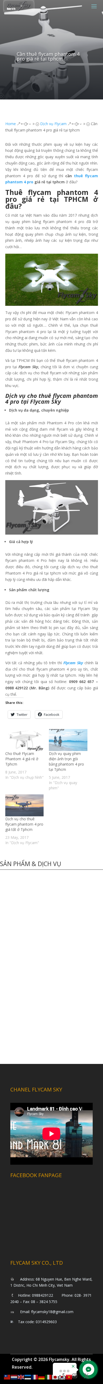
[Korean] (62, 1376)
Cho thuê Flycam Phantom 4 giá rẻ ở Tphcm (21, 759)
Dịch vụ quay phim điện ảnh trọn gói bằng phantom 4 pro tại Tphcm (66, 761)
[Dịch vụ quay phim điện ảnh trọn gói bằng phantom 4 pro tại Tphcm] (68, 740)
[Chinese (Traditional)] (7, 1376)
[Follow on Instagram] (74, 1376)
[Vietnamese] (69, 1376)
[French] (34, 1376)
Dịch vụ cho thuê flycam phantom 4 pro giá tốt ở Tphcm (24, 824)
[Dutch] (14, 1376)
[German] (41, 1376)
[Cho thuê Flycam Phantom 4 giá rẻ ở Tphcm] (24, 740)
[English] (21, 1376)
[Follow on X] (86, 1376)
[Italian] (48, 1376)
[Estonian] (28, 1376)
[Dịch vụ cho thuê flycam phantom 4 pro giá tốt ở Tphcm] (24, 805)
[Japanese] (55, 1376)
